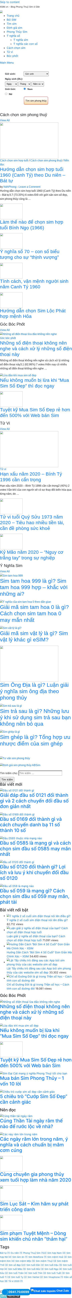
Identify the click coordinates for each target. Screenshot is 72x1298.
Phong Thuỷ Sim (35, 1253)
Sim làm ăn (20, 1257)
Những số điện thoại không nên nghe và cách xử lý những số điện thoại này (36, 348)
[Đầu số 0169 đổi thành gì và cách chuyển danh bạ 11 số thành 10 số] (17, 814)
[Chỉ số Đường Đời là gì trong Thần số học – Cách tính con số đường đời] (39, 978)
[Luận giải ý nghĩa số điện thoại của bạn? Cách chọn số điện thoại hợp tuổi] (39, 929)
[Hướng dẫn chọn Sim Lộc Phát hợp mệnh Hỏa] (11, 299)
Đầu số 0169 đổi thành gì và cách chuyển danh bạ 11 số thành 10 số (31, 824)
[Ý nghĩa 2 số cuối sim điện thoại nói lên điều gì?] (38, 915)
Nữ (10, 94)
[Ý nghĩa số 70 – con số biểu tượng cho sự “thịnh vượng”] (11, 240)
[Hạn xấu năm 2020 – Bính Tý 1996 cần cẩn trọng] (29, 449)
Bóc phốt (12, 56)
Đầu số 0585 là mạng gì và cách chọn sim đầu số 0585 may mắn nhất (35, 848)
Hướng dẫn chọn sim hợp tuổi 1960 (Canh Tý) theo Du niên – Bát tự (32, 175)
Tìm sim (12, 23)
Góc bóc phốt (8, 338)
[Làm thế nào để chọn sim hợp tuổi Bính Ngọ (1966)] (11, 211)
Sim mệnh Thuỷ (46, 1261)
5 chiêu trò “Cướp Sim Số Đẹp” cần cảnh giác (33, 1099)
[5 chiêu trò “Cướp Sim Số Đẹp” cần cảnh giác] (27, 1091)
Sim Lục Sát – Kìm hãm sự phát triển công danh (34, 1206)
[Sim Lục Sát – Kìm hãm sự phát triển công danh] (11, 1193)
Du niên (16, 1253)
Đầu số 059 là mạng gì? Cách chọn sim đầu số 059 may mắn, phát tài (34, 896)
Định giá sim (14, 27)
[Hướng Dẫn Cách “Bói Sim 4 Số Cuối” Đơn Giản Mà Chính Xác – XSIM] (39, 946)
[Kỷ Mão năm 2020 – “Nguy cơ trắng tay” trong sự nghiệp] (11, 541)
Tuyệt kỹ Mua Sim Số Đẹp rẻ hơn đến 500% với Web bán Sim (36, 1062)
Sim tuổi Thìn (37, 1273)
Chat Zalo (62, 1290)
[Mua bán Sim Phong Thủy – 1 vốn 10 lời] (33, 1073)
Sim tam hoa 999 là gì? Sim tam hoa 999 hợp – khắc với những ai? (33, 587)
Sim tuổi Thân (18, 1273)
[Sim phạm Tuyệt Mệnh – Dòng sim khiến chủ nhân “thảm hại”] (11, 1222)
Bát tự (5, 1253)
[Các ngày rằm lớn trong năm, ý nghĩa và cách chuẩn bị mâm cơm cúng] (18, 1134)
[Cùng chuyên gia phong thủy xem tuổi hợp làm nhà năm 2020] (11, 1163)
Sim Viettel (35, 1277)
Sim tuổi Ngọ (53, 1269)
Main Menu (7, 62)
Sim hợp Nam (56, 1253)
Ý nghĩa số (13, 35)
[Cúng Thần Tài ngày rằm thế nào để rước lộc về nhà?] (16, 1116)
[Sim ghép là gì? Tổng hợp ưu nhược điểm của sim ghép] (10, 731)
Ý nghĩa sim (20, 39)
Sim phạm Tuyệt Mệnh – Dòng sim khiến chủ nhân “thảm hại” (33, 1236)
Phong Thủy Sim (17, 31)
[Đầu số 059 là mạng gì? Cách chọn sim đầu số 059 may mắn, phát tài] (17, 885)
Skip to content (10, 2)
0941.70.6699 (19, 1292)
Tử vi (10, 52)
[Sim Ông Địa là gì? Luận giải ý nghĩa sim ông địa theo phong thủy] (29, 663)
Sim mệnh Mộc (25, 1261)
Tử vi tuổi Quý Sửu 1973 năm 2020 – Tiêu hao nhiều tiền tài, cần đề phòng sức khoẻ (32, 522)
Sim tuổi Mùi (35, 1269)
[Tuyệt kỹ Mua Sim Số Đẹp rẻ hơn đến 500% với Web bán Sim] (11, 399)
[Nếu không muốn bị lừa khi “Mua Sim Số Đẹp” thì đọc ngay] (18, 375)
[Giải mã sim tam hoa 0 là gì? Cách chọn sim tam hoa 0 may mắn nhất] (25, 601)
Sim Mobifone (37, 1257)
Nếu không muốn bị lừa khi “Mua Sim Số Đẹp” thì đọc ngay (34, 1033)
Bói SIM (11, 19)
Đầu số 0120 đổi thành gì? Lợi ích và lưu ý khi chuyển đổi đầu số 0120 (34, 872)
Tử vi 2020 (15, 1281)
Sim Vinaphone (53, 1277)
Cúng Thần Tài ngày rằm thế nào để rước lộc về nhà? (31, 1123)
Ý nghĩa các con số (25, 43)
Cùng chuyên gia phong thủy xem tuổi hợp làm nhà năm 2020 (35, 1177)
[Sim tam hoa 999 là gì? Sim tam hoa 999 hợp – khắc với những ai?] (11, 575)
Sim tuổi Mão (17, 1269)
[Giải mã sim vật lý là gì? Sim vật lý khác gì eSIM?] (10, 627)
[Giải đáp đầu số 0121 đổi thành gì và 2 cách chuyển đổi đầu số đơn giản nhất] (17, 790)
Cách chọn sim (16, 47)
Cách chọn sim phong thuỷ (46, 160)
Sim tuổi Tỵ (19, 1277)
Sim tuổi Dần (35, 1265)
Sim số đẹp (17, 1265)
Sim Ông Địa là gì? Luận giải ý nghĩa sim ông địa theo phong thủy (34, 691)
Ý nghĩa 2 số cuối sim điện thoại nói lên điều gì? (37, 920)
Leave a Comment (29, 186)
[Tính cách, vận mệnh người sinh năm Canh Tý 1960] (11, 270)
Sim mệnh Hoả (57, 1257)
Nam (29, 89)
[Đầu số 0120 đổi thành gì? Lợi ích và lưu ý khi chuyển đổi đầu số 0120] (17, 862)
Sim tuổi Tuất (56, 1273)
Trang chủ (13, 15)
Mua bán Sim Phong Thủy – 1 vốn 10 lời (32, 1081)
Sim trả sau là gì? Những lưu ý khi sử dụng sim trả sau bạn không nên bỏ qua (35, 717)
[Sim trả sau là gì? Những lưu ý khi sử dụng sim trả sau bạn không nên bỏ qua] (11, 705)
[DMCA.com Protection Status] (10, 1295)
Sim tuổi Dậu (53, 1265)
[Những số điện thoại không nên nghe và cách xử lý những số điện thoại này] (28, 334)
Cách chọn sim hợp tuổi (14, 160)
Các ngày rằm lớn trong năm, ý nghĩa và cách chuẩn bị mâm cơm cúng (34, 1144)
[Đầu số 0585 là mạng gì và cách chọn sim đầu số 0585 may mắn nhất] (21, 838)
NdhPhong (10, 186)
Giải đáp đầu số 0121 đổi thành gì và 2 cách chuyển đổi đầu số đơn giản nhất (34, 800)
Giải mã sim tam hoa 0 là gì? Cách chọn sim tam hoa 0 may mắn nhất (34, 613)
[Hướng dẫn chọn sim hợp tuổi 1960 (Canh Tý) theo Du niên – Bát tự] (29, 140)
